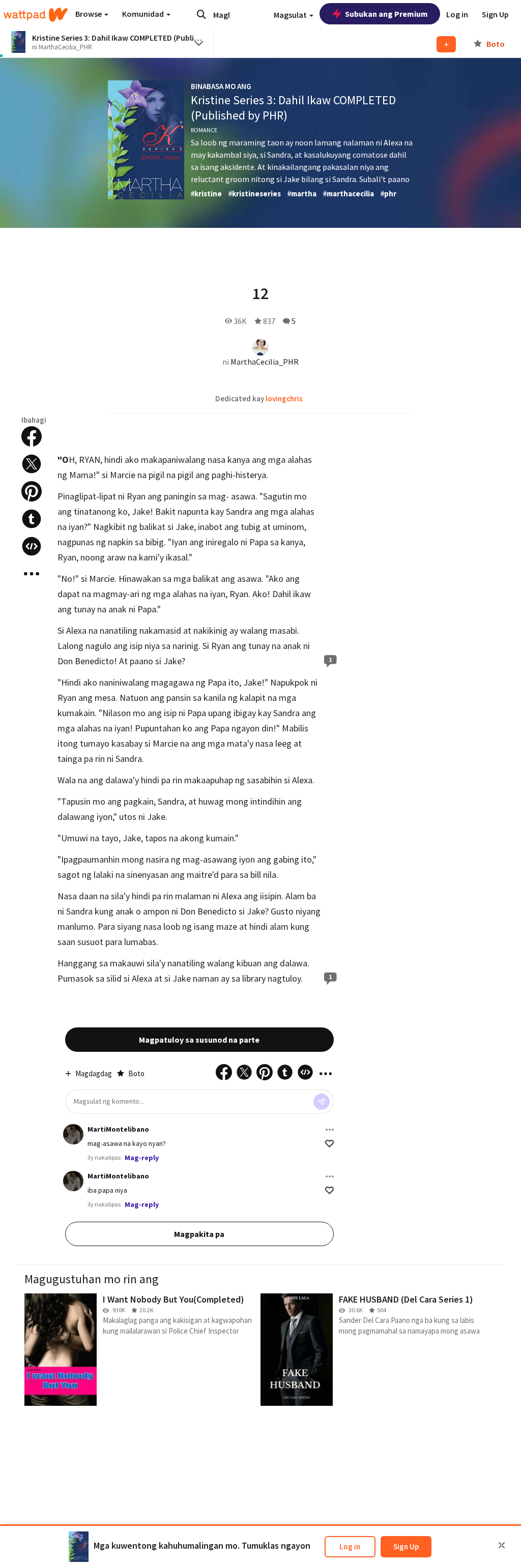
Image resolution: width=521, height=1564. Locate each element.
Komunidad (143, 14)
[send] (321, 1102)
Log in (349, 1546)
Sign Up (406, 1546)
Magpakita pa (199, 1234)
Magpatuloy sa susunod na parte (199, 1040)
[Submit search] (201, 14)
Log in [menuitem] (457, 14)
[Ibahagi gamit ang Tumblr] (31, 519)
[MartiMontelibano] (73, 1134)
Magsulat (291, 15)
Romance (204, 130)
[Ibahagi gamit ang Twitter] (31, 464)
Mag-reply (142, 1157)
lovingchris (284, 398)
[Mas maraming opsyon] (330, 1129)
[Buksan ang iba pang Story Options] (31, 574)
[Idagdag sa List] (446, 44)
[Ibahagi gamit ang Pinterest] (31, 491)
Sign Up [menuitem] (495, 14)
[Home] (36, 14)
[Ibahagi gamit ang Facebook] (31, 436)
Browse (89, 14)
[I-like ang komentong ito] (329, 1143)
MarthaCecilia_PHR (264, 362)
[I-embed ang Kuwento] (31, 546)
